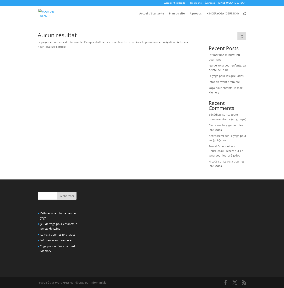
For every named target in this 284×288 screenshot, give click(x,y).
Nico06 (213, 161)
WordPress (62, 282)
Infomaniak (98, 282)
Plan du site (195, 3)
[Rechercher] (241, 36)
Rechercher (67, 196)
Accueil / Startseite (174, 3)
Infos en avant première (224, 82)
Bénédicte (215, 114)
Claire (212, 125)
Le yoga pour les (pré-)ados (226, 76)
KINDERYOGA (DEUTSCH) (232, 3)
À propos (210, 3)
